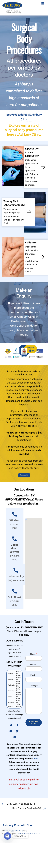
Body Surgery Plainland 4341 (26, 808)
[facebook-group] (14, 737)
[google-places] (17, 731)
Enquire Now (34, 722)
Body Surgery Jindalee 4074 (21, 804)
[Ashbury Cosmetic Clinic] (12, 7)
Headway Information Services (28, 834)
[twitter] (11, 725)
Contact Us (24, 475)
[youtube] (11, 731)
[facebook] (17, 725)
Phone (33, 664)
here (36, 758)
